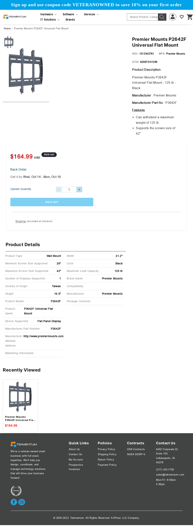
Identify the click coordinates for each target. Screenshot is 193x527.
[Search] (162, 17)
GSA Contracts (136, 449)
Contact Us (75, 454)
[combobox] (146, 16)
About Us (74, 449)
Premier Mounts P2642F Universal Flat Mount (41, 28)
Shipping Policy (107, 454)
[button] (48, 14)
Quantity (26, 188)
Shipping (20, 221)
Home (7, 28)
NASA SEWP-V (136, 454)
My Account (76, 459)
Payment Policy (107, 464)
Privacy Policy (106, 449)
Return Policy (106, 459)
